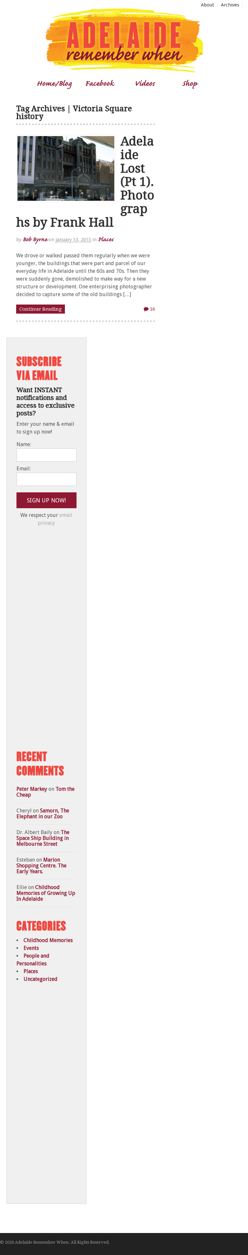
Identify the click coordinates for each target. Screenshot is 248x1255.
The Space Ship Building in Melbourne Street (42, 838)
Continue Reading (40, 309)
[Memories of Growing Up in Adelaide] (124, 70)
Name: (23, 444)
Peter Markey (31, 789)
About (207, 5)
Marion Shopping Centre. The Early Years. (41, 865)
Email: (23, 469)
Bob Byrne (35, 239)
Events (31, 948)
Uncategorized (40, 979)
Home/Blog (54, 83)
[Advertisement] (64, 638)
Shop (189, 83)
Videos (144, 83)
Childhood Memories (48, 940)
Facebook (99, 83)
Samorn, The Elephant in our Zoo (42, 814)
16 (152, 309)
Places (105, 239)
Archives (230, 5)
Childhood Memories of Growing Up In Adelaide (45, 893)
